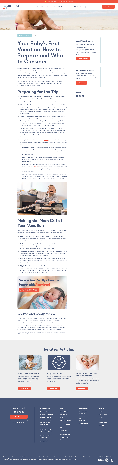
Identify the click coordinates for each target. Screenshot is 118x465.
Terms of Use (14, 456)
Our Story (101, 411)
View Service (83, 58)
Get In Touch (102, 425)
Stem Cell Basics (64, 411)
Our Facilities (82, 416)
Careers (101, 417)
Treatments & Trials (65, 424)
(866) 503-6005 (77, 6)
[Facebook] (77, 96)
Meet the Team (103, 414)
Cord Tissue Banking (45, 420)
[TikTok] (23, 412)
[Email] (83, 96)
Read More (24, 388)
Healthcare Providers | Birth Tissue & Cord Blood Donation (46, 435)
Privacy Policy (7, 456)
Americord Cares (83, 423)
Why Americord (62, 6)
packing (46, 140)
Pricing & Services (42, 6)
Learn (52, 6)
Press (100, 420)
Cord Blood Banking (45, 417)
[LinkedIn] (80, 96)
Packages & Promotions (46, 414)
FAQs (61, 427)
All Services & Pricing (45, 411)
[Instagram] (17, 412)
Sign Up (81, 83)
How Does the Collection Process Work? (64, 416)
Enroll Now (108, 7)
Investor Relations (103, 422)
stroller (36, 166)
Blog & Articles (63, 430)
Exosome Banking (44, 427)
